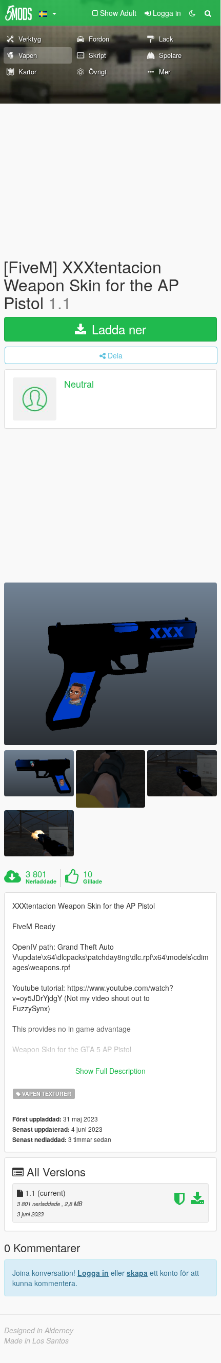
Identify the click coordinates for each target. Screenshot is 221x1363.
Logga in (93, 1273)
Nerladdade (41, 881)
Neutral (79, 383)
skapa (137, 1273)
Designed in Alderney (38, 1330)
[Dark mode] (192, 13)
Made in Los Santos (36, 1340)
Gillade (92, 881)
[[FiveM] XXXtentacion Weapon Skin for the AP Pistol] (110, 664)
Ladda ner (117, 329)
